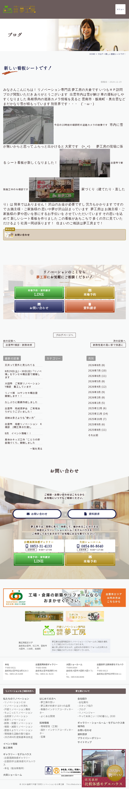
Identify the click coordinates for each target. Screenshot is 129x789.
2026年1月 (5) (96, 402)
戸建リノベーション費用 (17, 709)
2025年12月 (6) (97, 408)
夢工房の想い (48, 702)
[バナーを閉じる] (123, 751)
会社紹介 (82, 698)
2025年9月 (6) (96, 424)
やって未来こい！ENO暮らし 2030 (97, 716)
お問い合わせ (85, 730)
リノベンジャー (87, 712)
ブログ (82, 709)
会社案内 (83, 702)
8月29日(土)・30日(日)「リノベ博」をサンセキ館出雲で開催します (23, 374)
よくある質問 (48, 716)
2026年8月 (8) (96, 365)
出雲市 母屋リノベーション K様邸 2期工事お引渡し (23, 425)
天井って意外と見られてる (20, 365)
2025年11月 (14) (98, 413)
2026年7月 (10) (97, 370)
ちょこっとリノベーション (18, 712)
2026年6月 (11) (97, 375)
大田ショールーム (12, 774)
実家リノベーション (15, 719)
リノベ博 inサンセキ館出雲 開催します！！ (22, 394)
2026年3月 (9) (96, 392)
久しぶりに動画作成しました (21, 402)
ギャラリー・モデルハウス (17, 754)
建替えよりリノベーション (18, 730)
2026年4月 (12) (97, 386)
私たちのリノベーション (16, 698)
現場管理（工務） (50, 726)
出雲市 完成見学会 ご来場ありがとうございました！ (22, 410)
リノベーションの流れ (16, 705)
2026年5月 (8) (96, 381)
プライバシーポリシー (89, 738)
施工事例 (8, 747)
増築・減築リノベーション (18, 726)
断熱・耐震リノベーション (18, 723)
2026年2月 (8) (96, 397)
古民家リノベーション (16, 716)
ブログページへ (64, 335)
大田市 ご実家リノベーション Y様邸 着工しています (23, 385)
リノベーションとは (15, 702)
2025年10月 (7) (97, 419)
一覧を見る (36, 448)
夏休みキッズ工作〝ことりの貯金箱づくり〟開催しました (22, 441)
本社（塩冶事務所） (15, 768)
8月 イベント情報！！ (18, 433)
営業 (43, 736)
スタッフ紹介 (86, 705)
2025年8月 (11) (97, 429)
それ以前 (93, 435)
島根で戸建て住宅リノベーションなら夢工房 (45, 784)
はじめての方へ (47, 698)
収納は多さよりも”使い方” (20, 417)
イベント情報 (10, 743)
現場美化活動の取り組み (17, 733)
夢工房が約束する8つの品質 (55, 705)
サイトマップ (85, 742)
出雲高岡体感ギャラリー (17, 757)
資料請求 (82, 734)
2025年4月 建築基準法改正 (18, 737)
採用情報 (44, 722)
